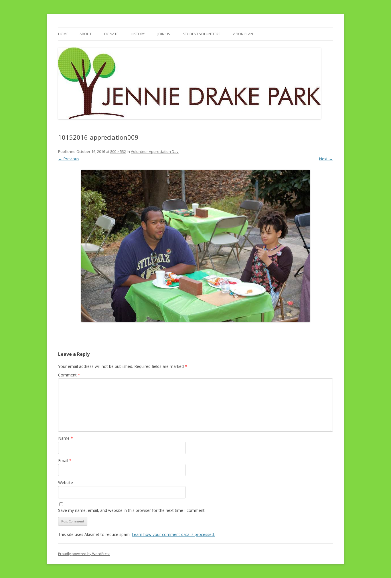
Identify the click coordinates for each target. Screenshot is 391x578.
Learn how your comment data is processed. (173, 534)
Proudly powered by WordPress (84, 553)
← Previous (68, 158)
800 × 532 (118, 151)
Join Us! (164, 33)
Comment (69, 375)
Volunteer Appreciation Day (155, 151)
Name (65, 438)
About (86, 33)
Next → (326, 158)
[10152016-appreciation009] (195, 246)
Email (65, 460)
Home (63, 33)
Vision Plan (243, 33)
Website (65, 482)
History (138, 33)
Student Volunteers (201, 33)
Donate (111, 33)
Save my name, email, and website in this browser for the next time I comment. (132, 510)
